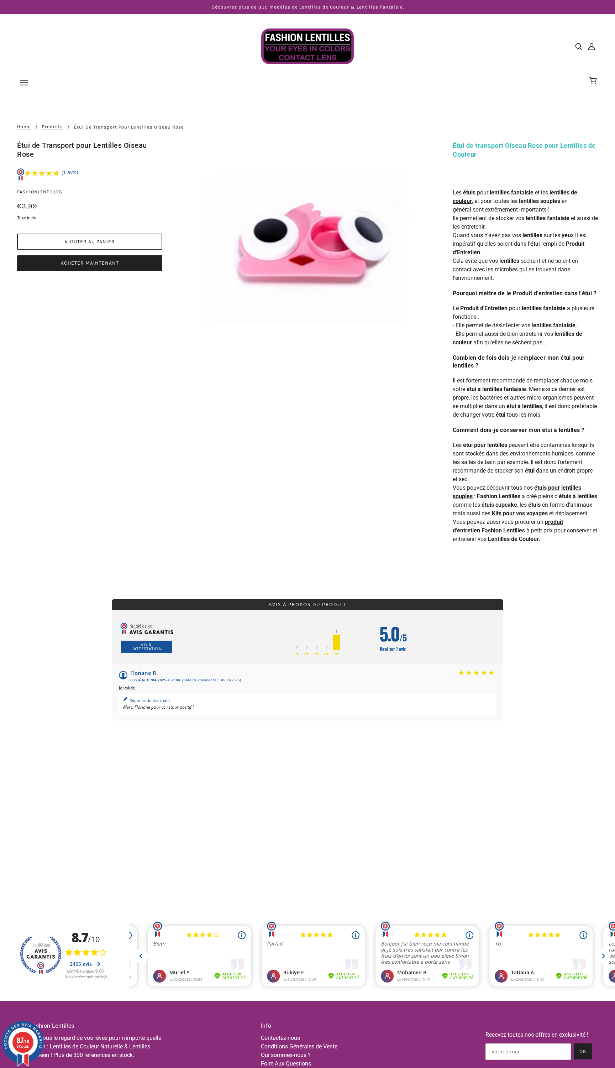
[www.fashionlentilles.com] (307, 45)
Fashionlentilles (39, 191)
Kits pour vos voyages (520, 513)
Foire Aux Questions (286, 1063)
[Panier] (594, 81)
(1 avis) (70, 172)
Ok (583, 1051)
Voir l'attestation (146, 646)
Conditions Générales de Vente (299, 1046)
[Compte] (591, 46)
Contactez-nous (280, 1038)
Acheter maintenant (90, 263)
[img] (578, 46)
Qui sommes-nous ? (286, 1055)
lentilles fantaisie (511, 192)
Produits (52, 126)
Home (24, 126)
